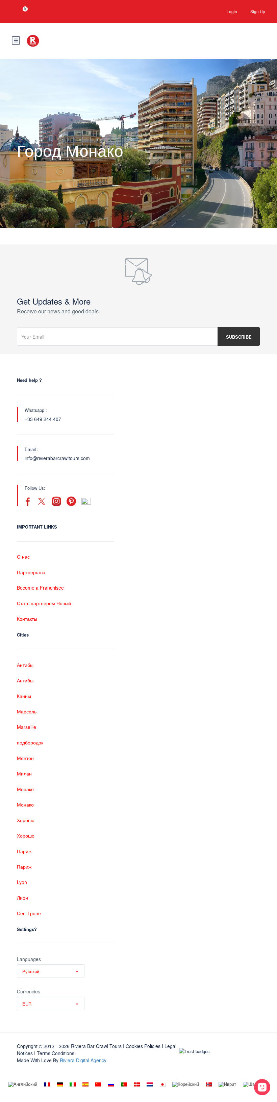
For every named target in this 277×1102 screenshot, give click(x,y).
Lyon (22, 882)
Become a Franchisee (40, 587)
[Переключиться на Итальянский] (72, 1084)
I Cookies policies (141, 1046)
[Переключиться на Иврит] (227, 1085)
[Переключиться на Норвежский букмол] (208, 1084)
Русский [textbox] (30, 971)
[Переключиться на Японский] (162, 1084)
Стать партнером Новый (44, 603)
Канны (24, 696)
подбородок (30, 742)
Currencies (28, 991)
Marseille (26, 727)
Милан (24, 773)
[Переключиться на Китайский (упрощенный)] (98, 1084)
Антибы (25, 664)
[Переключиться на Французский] (47, 1084)
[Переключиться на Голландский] (149, 1084)
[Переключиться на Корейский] (185, 1085)
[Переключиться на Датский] (136, 1084)
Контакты (27, 618)
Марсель (26, 711)
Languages (29, 959)
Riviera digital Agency (83, 1060)
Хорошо (25, 820)
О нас (23, 556)
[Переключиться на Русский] (111, 1084)
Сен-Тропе (29, 913)
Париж (24, 851)
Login (232, 11)
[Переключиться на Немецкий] (59, 1084)
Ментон (25, 758)
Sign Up (257, 11)
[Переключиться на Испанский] (85, 1084)
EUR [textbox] (26, 1003)
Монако (25, 789)
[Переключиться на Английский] (23, 1085)
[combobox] (50, 971)
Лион (22, 897)
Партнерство (31, 572)
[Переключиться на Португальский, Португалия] (124, 1084)
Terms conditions (55, 1053)
